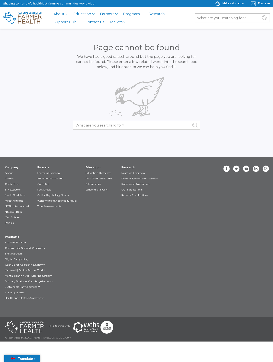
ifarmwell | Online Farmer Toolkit (25, 270)
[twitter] (236, 169)
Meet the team (14, 200)
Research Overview (133, 172)
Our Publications (131, 189)
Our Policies (12, 217)
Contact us (95, 22)
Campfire (43, 184)
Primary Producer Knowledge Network (29, 281)
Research (157, 14)
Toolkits (115, 22)
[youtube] (246, 169)
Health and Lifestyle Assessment (24, 297)
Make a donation (233, 3)
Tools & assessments (49, 206)
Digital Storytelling (16, 259)
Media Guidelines (15, 195)
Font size (264, 3)
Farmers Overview (48, 172)
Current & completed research (139, 178)
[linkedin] (256, 169)
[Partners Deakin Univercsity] (106, 327)
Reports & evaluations (134, 195)
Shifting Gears (13, 253)
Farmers (107, 14)
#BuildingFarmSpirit (50, 178)
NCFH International (17, 206)
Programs (131, 14)
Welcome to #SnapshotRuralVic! (57, 200)
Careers (9, 178)
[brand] (22, 17)
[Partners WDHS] (86, 327)
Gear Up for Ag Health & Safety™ (25, 264)
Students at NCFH (96, 189)
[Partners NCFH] (24, 327)
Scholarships (93, 184)
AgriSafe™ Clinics (15, 242)
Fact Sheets (44, 189)
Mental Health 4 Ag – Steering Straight (28, 275)
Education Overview (98, 172)
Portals (9, 222)
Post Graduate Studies (99, 178)
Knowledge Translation (135, 184)
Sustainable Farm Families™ (22, 286)
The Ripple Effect (15, 292)
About (59, 14)
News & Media (13, 211)
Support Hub (65, 22)
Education (82, 14)
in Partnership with (59, 325)
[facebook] (226, 169)
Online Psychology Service (53, 195)
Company (11, 167)
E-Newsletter (13, 189)
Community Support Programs (25, 248)
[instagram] (266, 169)
